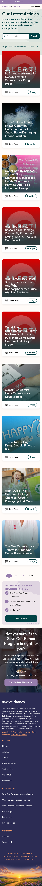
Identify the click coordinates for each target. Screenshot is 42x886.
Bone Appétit (8, 811)
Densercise (7, 817)
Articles (5, 752)
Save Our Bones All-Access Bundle (17, 794)
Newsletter (7, 780)
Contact (5, 836)
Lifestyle (31, 46)
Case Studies (7, 774)
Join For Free (21, 618)
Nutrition (12, 46)
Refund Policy (29, 860)
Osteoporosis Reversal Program (16, 800)
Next (31, 575)
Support (6, 842)
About (5, 757)
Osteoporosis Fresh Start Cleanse (17, 805)
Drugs (4, 46)
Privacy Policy (13, 853)
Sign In (34, 2)
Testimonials (7, 769)
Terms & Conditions (13, 860)
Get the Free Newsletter (21, 682)
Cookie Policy (27, 853)
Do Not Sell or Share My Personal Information (20, 856)
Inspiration (21, 46)
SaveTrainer (7, 822)
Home (5, 746)
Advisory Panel (9, 763)
